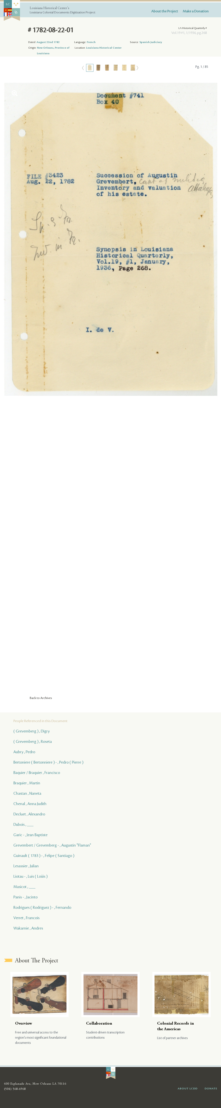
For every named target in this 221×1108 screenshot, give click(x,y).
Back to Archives (41, 698)
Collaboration (99, 1023)
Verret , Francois (26, 918)
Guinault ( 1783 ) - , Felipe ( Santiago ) (43, 855)
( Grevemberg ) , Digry (31, 731)
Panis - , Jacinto (25, 897)
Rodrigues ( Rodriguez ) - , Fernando (42, 907)
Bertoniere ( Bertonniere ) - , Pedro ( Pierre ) (48, 762)
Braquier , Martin (26, 783)
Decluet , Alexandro (29, 814)
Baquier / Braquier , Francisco (36, 773)
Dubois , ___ (23, 824)
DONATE (211, 1088)
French (91, 42)
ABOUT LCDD (187, 1088)
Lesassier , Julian (26, 866)
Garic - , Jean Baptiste (30, 835)
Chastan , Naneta (27, 793)
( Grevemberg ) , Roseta (32, 741)
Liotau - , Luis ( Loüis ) (30, 876)
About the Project (164, 11)
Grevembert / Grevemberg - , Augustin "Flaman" (52, 845)
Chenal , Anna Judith (29, 804)
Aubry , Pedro (24, 752)
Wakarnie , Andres (28, 928)
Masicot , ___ (24, 887)
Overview (23, 1023)
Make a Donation (196, 11)
